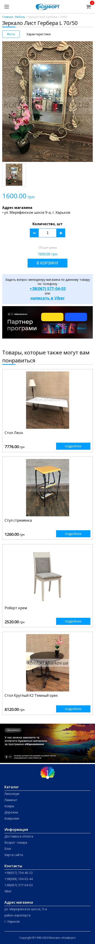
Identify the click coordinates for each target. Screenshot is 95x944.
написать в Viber (47, 298)
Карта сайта (13, 855)
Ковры (9, 806)
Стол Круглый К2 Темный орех (31, 695)
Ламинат (10, 800)
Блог (7, 849)
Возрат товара (15, 842)
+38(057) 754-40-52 (18, 873)
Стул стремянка (18, 520)
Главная (7, 17)
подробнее (73, 446)
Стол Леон (14, 432)
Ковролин (11, 818)
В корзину (47, 263)
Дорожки (11, 812)
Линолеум (11, 794)
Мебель (20, 17)
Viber (7, 891)
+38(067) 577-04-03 (48, 288)
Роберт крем (16, 607)
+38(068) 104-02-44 (18, 879)
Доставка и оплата (18, 836)
